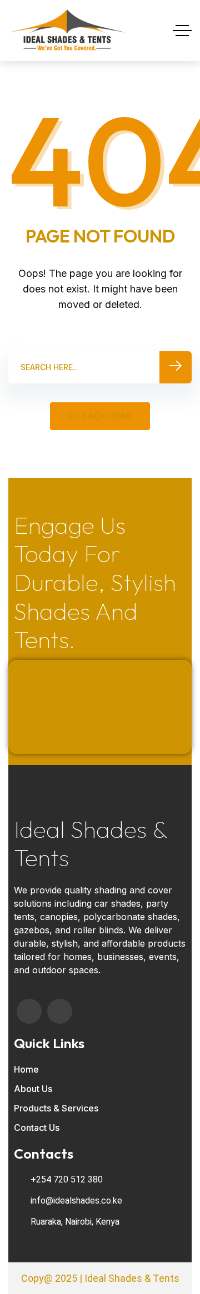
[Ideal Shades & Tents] (67, 30)
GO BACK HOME (100, 416)
